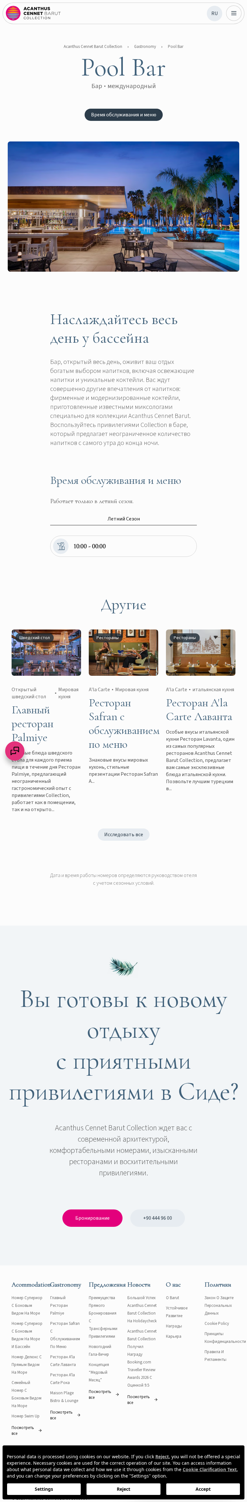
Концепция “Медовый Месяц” (99, 1372)
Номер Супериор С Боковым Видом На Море (27, 1305)
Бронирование (92, 1218)
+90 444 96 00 (157, 1218)
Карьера (173, 1336)
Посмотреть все (23, 1430)
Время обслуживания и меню (123, 114)
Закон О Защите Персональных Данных (219, 1305)
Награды (174, 1326)
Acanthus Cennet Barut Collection (93, 47)
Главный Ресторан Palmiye (59, 1305)
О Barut (172, 1298)
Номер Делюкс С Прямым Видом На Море (27, 1364)
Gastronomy (145, 47)
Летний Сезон (123, 518)
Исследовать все (123, 834)
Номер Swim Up (26, 1416)
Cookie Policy (217, 1323)
